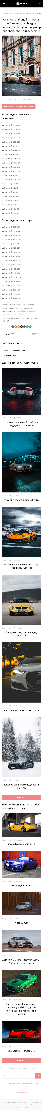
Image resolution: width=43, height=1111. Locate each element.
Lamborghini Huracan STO (21, 1050)
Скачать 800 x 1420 (12, 163)
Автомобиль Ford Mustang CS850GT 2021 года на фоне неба (21, 961)
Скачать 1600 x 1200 (12, 256)
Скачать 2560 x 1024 (12, 240)
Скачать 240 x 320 (11, 213)
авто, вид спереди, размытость (21, 710)
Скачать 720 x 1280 (12, 180)
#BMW (6, 350)
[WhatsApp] (27, 326)
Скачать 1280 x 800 (12, 286)
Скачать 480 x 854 (11, 188)
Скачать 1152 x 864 (12, 294)
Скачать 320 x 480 (11, 201)
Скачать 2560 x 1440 (12, 231)
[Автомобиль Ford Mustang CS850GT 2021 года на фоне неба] (21, 941)
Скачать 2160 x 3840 (12, 129)
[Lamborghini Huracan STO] (21, 1032)
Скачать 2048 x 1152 (12, 244)
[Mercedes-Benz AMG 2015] (21, 825)
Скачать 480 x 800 (11, 192)
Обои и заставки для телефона (13, 14)
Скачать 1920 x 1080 (12, 252)
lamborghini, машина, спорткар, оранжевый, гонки (21, 566)
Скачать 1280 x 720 (12, 290)
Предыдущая (8, 334)
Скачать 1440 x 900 (12, 273)
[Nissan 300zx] (21, 903)
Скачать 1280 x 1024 (12, 277)
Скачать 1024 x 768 (12, 298)
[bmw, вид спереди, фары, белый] (21, 462)
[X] (21, 326)
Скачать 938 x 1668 (12, 159)
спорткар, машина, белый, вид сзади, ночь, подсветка (22, 423)
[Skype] (30, 326)
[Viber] (24, 326)
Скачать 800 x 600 (11, 175)
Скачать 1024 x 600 (12, 150)
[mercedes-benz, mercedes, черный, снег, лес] (21, 747)
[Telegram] (18, 326)
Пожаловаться (21, 1093)
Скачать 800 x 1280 (12, 171)
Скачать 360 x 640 (11, 196)
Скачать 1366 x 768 (12, 138)
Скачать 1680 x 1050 (12, 260)
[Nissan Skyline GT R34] (21, 864)
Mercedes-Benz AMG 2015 (21, 844)
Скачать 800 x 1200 (12, 167)
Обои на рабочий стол (30, 1083)
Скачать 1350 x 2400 (12, 125)
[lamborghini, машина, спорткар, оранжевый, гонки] (21, 532)
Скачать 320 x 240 (11, 205)
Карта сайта (18, 1087)
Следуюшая (35, 334)
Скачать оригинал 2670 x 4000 (19, 106)
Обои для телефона (12, 1083)
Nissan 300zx (21, 922)
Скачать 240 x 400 (11, 209)
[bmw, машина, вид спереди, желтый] (21, 600)
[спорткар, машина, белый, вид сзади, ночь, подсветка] (21, 391)
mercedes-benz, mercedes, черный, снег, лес (21, 786)
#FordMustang (10, 355)
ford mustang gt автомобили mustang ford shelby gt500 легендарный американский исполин (21, 1009)
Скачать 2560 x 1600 (12, 227)
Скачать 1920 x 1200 (12, 248)
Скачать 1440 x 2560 (12, 133)
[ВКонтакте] (12, 326)
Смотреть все (21, 797)
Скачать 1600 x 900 (12, 265)
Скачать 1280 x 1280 (12, 142)
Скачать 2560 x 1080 (12, 235)
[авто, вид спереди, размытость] (21, 672)
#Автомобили (28, 99)
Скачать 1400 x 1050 (12, 269)
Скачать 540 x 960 (11, 184)
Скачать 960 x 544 (11, 154)
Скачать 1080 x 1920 (12, 146)
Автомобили (30, 14)
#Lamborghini (19, 350)
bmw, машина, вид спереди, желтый (21, 634)
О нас (27, 1087)
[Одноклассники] (15, 326)
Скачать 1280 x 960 (12, 281)
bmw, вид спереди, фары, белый (21, 500)
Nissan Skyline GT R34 (21, 885)
